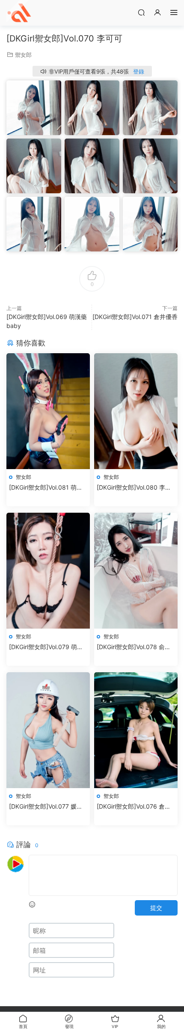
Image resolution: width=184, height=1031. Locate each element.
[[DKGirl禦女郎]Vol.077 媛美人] (48, 730)
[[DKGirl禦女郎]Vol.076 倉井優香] (136, 730)
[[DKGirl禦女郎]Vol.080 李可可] (136, 411)
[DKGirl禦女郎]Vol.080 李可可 (134, 488)
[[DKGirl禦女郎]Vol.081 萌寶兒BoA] (48, 411)
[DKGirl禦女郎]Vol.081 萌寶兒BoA (46, 488)
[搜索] (141, 12)
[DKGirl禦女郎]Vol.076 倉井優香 (134, 807)
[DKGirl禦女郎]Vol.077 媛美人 (46, 807)
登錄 (138, 71)
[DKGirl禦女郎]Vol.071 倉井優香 (135, 316)
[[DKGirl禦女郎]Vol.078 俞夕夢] (136, 571)
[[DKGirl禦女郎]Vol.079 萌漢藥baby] (48, 571)
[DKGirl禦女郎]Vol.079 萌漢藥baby (46, 647)
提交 (156, 907)
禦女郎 (23, 54)
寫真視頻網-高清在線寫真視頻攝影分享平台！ (19, 13)
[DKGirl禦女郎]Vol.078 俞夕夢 (134, 647)
